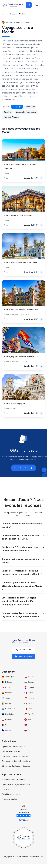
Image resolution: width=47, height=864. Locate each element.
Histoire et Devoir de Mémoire (15, 756)
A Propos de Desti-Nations (14, 779)
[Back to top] (40, 860)
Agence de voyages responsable (16, 784)
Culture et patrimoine (11, 751)
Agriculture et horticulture (13, 746)
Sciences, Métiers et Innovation (16, 761)
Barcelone (8, 112)
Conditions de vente (11, 794)
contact (5, 789)
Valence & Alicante (11, 117)
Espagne (13, 14)
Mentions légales (9, 799)
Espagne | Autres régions (26, 112)
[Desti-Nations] (13, 4)
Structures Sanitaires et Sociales (16, 766)
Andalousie (30, 107)
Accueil (5, 14)
